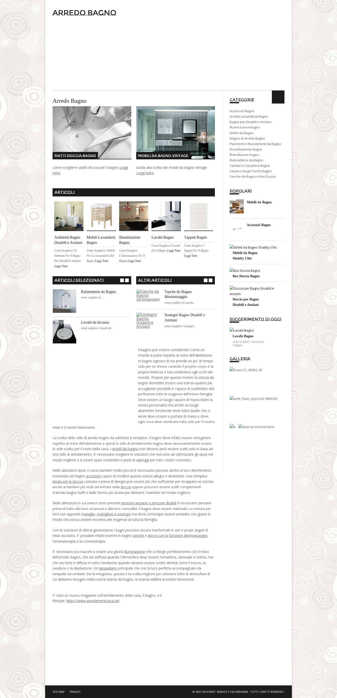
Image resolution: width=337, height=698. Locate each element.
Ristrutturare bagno (244, 154)
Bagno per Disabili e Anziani (250, 122)
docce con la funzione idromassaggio (177, 535)
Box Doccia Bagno (246, 276)
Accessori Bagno (242, 111)
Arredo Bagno (84, 12)
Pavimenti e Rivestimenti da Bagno (255, 144)
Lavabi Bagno (162, 237)
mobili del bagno (125, 448)
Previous (122, 280)
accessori (93, 476)
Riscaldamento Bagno (246, 149)
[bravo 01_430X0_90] (246, 370)
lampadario (108, 568)
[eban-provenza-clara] (256, 426)
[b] (233, 426)
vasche (138, 535)
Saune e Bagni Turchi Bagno (251, 171)
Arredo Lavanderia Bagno (249, 116)
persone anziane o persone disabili (148, 503)
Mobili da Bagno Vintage (163, 155)
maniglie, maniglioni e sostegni (106, 514)
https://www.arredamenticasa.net (92, 600)
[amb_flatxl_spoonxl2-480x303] (254, 398)
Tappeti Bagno (195, 237)
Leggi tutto (145, 172)
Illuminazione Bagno (245, 127)
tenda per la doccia (68, 481)
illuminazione (134, 551)
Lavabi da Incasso (95, 322)
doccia (126, 487)
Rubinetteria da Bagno (98, 292)
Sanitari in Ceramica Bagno (250, 165)
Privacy (75, 692)
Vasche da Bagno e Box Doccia (253, 176)
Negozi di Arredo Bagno (247, 138)
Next (127, 280)
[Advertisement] (168, 53)
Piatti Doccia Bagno (75, 155)
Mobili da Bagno (242, 133)
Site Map (59, 692)
